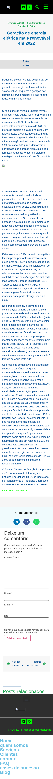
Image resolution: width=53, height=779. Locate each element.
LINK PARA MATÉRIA (14, 490)
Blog (5, 772)
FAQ (4, 763)
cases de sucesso (19, 767)
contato (8, 758)
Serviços (9, 749)
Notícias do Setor (26, 26)
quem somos (14, 745)
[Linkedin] (23, 7)
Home (6, 740)
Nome (8, 593)
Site (6, 616)
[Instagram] (29, 7)
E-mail (8, 604)
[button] (37, 7)
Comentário (11, 557)
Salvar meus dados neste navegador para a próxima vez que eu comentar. (26, 631)
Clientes (9, 754)
